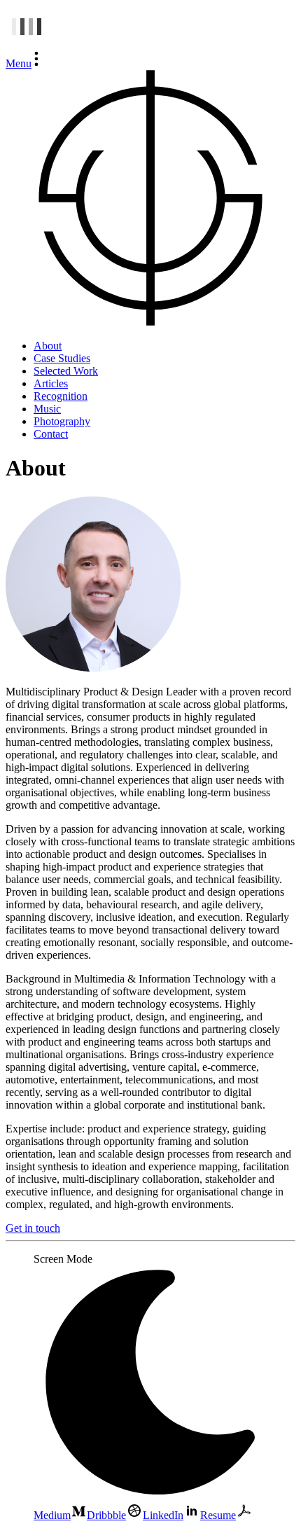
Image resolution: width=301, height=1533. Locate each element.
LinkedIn (163, 1515)
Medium (52, 1515)
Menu (18, 63)
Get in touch (33, 1228)
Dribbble (106, 1515)
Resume (218, 1515)
